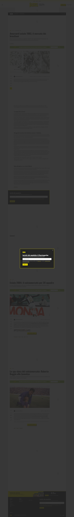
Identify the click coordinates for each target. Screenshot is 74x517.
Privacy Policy (39, 261)
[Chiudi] (52, 250)
